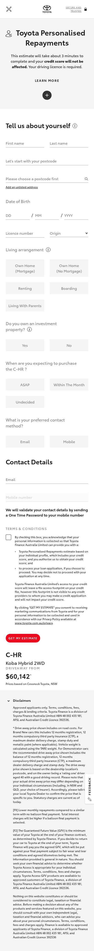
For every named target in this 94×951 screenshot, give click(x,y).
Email (10, 479)
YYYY (68, 215)
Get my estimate (22, 638)
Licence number (19, 233)
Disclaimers (22, 700)
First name (15, 143)
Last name (59, 143)
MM (38, 215)
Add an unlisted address (22, 187)
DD (8, 215)
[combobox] (45, 178)
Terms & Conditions (26, 529)
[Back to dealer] (9, 9)
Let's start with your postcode (31, 160)
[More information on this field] (86, 9)
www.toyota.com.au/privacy (33, 623)
